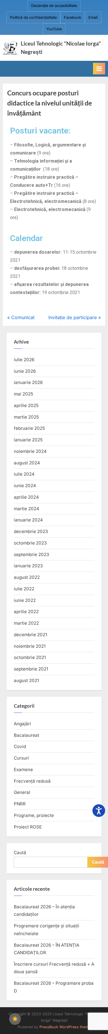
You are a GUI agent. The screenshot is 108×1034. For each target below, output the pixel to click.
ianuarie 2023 (28, 565)
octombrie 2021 (30, 657)
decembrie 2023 (31, 531)
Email (93, 17)
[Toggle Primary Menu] (99, 68)
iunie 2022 (25, 600)
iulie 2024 (24, 474)
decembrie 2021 (30, 634)
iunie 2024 (25, 485)
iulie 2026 (24, 359)
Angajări (22, 723)
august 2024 (27, 463)
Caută (20, 852)
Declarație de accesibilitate (54, 5)
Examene (23, 769)
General (22, 792)
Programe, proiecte (34, 815)
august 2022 (27, 577)
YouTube (54, 29)
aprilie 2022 (26, 611)
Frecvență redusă (32, 781)
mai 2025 (23, 394)
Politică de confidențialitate (33, 17)
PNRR (20, 804)
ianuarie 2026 (28, 382)
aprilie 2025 (26, 405)
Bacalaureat (26, 735)
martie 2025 (26, 417)
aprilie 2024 (26, 497)
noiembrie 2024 (30, 451)
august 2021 (26, 680)
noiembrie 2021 (30, 646)
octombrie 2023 (30, 543)
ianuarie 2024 (28, 520)
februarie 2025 (29, 428)
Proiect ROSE (28, 827)
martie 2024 (26, 508)
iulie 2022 (24, 589)
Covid (20, 746)
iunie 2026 (25, 371)
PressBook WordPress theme (64, 1027)
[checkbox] (15, 1019)
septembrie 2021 (31, 669)
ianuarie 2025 (28, 439)
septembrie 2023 (31, 554)
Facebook (72, 17)
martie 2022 (26, 623)
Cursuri (21, 758)
